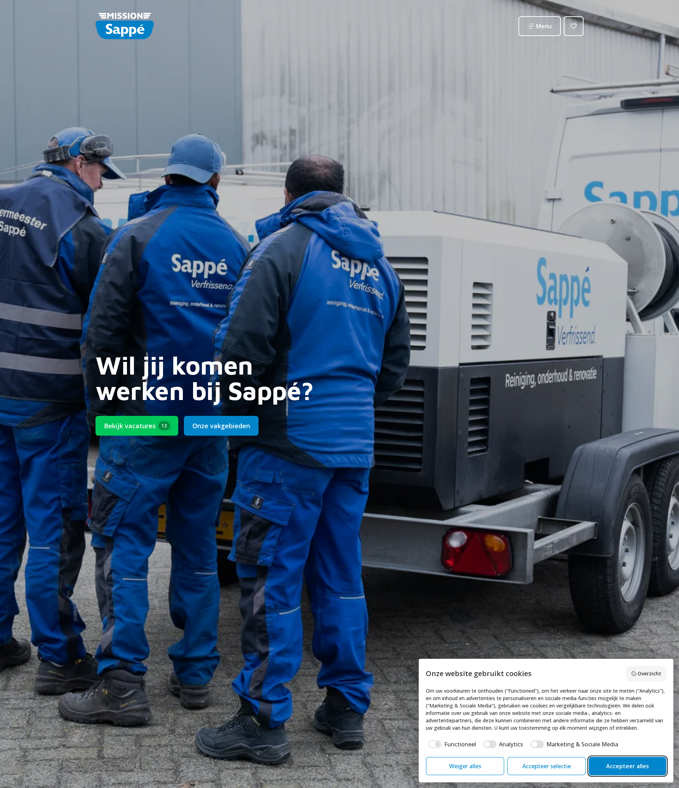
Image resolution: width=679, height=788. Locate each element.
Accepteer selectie (546, 766)
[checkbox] (451, 744)
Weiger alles (465, 766)
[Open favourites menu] (574, 26)
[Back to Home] (124, 26)
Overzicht (649, 673)
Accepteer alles (627, 766)
